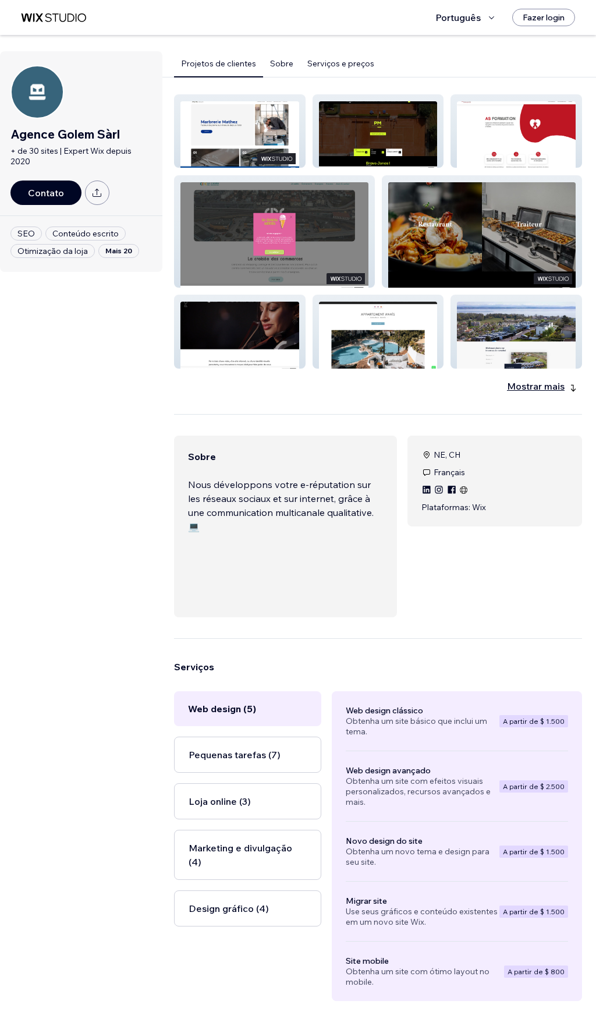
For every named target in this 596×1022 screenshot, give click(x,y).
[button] (240, 131)
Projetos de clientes (218, 63)
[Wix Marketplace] (53, 17)
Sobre (281, 63)
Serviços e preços (340, 63)
